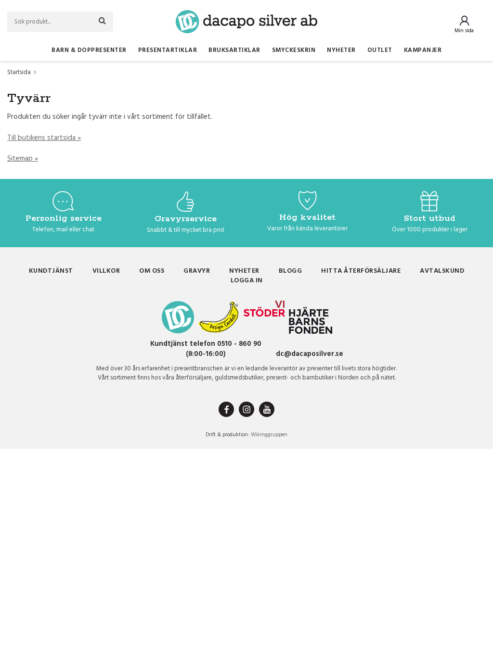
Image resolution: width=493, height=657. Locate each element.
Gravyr (196, 271)
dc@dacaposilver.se (309, 354)
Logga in (247, 280)
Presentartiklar (167, 50)
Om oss (151, 271)
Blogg (290, 271)
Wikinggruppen (269, 434)
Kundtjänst (51, 271)
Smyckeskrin (294, 50)
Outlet (379, 50)
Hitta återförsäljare (361, 271)
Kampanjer (423, 50)
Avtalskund (442, 271)
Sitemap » (22, 158)
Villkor (106, 271)
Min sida (464, 30)
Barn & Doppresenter (89, 50)
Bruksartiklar (234, 50)
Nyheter (341, 50)
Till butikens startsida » (44, 138)
